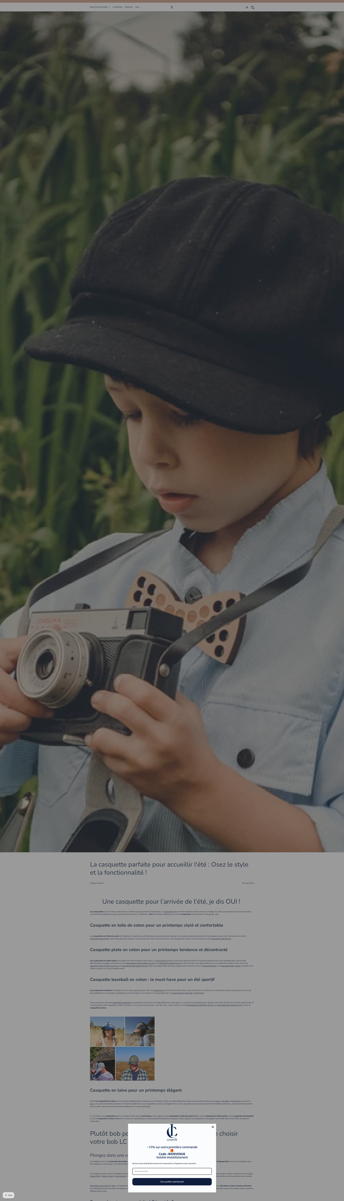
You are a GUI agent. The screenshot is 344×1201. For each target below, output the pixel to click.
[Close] (213, 1127)
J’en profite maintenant (172, 1181)
